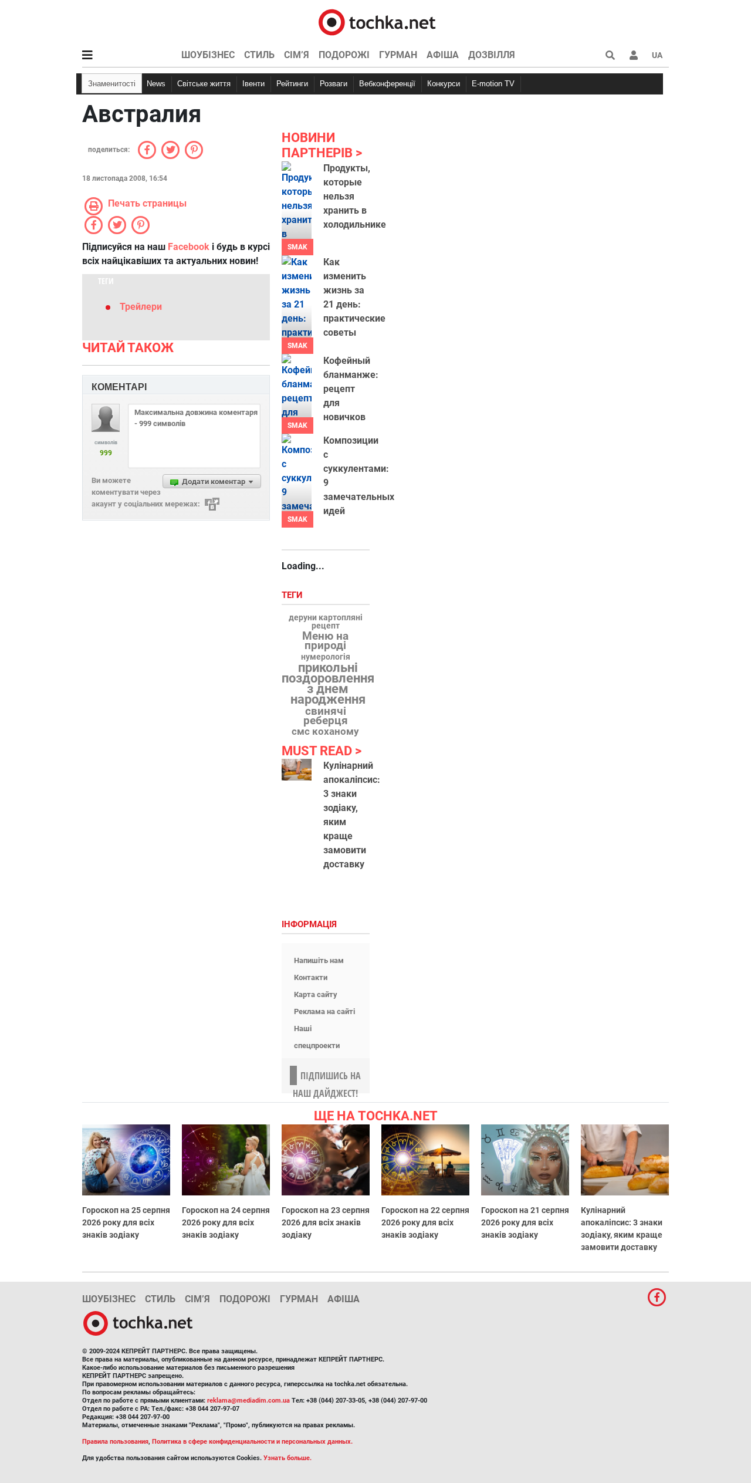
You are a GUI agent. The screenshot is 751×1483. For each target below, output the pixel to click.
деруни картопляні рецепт (326, 622)
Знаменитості (112, 83)
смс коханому (325, 731)
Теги (293, 595)
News (156, 83)
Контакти (310, 977)
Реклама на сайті (324, 1011)
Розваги (333, 83)
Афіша (443, 54)
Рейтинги (292, 83)
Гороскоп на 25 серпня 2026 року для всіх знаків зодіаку (126, 1222)
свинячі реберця (325, 716)
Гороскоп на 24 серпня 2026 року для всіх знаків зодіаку (226, 1222)
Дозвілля (491, 54)
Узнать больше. (287, 1458)
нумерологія (325, 657)
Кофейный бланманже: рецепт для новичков (350, 389)
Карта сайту (315, 994)
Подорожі (344, 54)
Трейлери (141, 306)
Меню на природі (325, 640)
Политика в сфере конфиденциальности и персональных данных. (252, 1441)
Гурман (398, 54)
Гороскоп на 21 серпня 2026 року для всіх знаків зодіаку (525, 1222)
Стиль (259, 54)
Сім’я (296, 54)
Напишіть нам (319, 960)
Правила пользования (115, 1441)
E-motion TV (493, 83)
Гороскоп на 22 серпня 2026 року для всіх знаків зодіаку (425, 1222)
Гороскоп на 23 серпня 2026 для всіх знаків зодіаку (326, 1222)
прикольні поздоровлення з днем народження (328, 684)
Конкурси (443, 83)
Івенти (253, 83)
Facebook (188, 246)
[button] (633, 55)
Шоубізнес (208, 54)
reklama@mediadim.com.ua (248, 1400)
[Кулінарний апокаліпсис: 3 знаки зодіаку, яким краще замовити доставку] (297, 770)
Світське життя (204, 83)
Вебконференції (387, 83)
